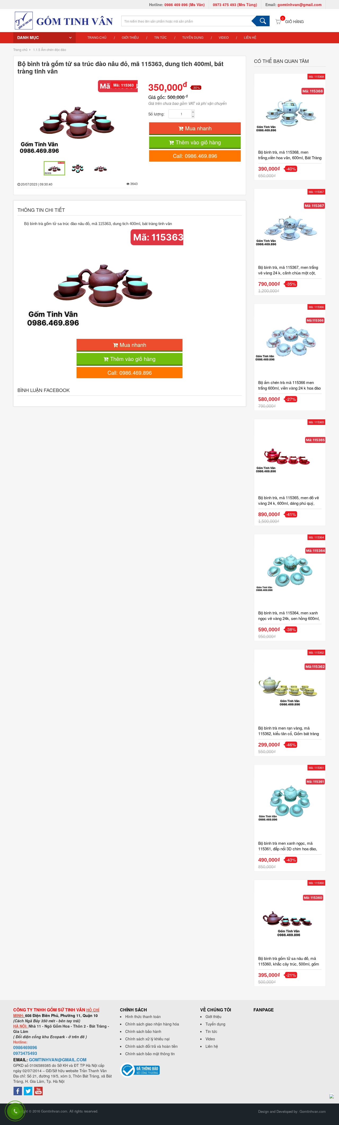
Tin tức (211, 1031)
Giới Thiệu (130, 38)
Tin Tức (160, 38)
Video (224, 38)
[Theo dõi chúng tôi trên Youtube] (38, 1090)
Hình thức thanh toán (143, 1016)
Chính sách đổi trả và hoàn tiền (151, 1046)
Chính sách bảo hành (143, 1031)
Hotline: (177, 4)
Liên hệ (250, 38)
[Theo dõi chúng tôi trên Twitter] (28, 1090)
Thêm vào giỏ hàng (197, 142)
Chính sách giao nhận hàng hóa (152, 1024)
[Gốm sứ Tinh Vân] (63, 20)
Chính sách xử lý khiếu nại (147, 1038)
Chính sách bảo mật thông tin (150, 1053)
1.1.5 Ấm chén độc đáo (49, 49)
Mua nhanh (198, 128)
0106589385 (40, 1065)
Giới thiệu (213, 1016)
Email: (293, 4)
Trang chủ (96, 38)
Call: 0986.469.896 (195, 156)
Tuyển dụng (192, 38)
